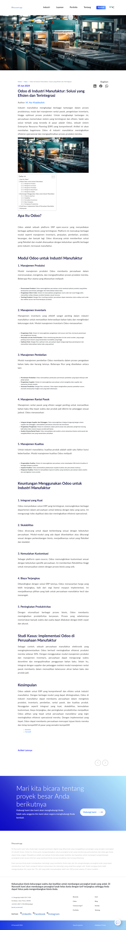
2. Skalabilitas (26, 198)
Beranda (75, 897)
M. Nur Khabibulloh (35, 103)
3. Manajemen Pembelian (29, 187)
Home (20, 81)
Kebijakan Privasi (100, 925)
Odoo (25, 81)
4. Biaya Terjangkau (28, 202)
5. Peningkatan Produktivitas (30, 204)
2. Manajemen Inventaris (29, 185)
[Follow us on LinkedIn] (25, 914)
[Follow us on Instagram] (53, 914)
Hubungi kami (89, 812)
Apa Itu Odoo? (24, 179)
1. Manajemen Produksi (29, 183)
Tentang (87, 7)
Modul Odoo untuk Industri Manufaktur (31, 181)
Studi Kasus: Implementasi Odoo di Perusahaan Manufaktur (37, 206)
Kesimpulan (23, 208)
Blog (96, 901)
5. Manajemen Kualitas (29, 191)
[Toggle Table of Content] (52, 176)
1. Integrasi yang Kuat (29, 196)
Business (28, 729)
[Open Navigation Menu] (111, 7)
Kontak (101, 8)
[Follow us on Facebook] (39, 914)
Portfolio (73, 7)
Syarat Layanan (78, 925)
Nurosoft (28, 732)
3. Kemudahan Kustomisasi (30, 200)
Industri (46, 7)
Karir (96, 897)
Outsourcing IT (78, 905)
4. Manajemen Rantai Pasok (30, 189)
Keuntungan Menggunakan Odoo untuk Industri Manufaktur (37, 194)
